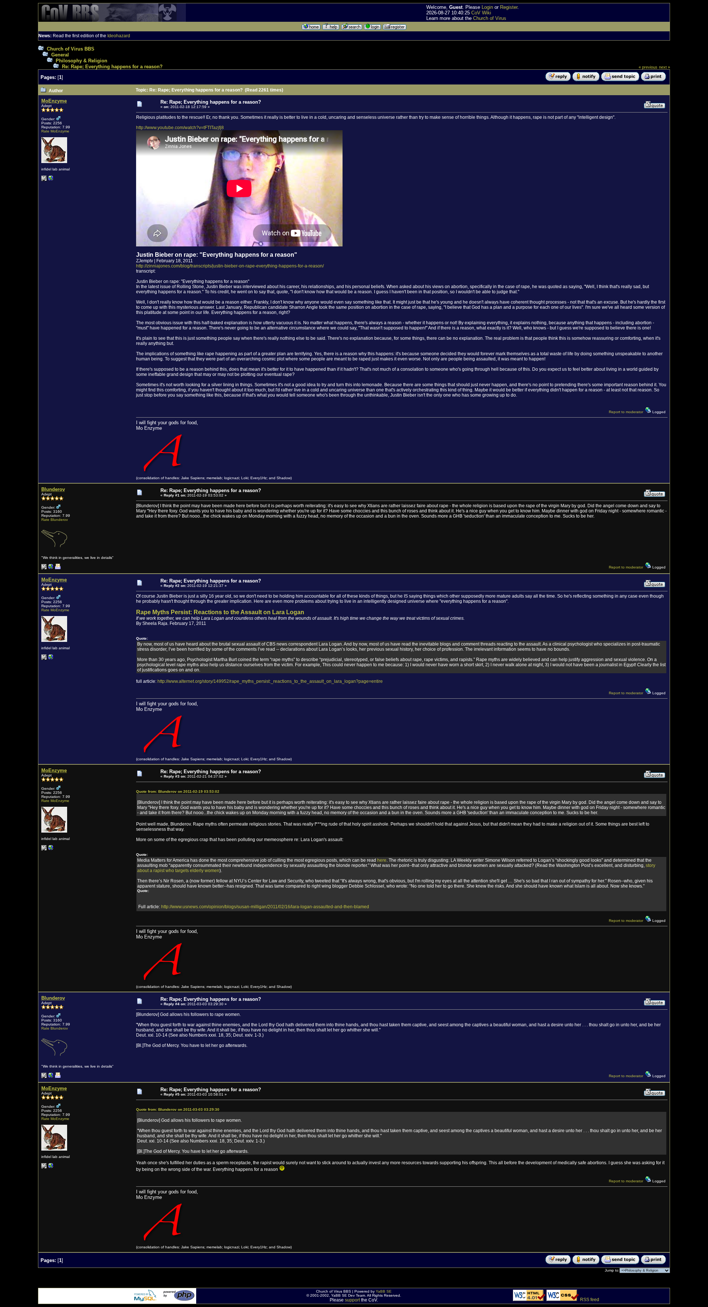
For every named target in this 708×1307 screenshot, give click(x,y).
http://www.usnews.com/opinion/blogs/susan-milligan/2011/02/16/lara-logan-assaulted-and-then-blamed (265, 906)
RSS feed (589, 1299)
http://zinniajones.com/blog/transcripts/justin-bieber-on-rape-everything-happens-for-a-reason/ (230, 266)
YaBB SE (384, 1291)
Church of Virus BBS (70, 49)
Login (487, 7)
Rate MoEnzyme (55, 131)
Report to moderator (626, 412)
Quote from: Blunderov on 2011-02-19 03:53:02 (177, 791)
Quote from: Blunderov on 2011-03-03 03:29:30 (177, 1109)
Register (508, 7)
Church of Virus (489, 18)
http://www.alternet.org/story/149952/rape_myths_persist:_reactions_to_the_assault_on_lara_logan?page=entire (270, 681)
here (381, 860)
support (352, 1300)
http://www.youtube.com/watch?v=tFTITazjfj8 (180, 127)
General (60, 55)
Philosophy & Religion (81, 60)
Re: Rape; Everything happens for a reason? (112, 66)
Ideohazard (118, 35)
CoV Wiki (481, 12)
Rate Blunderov (54, 520)
